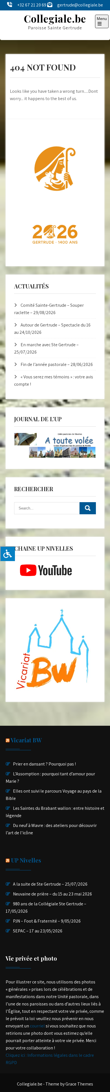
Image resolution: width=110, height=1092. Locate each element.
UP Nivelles (26, 860)
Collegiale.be (55, 18)
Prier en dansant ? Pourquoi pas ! (44, 764)
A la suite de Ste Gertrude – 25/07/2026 (50, 884)
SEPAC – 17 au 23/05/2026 (37, 931)
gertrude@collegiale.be (80, 5)
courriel (37, 1026)
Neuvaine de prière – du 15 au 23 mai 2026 (52, 894)
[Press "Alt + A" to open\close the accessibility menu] (7, 553)
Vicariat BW (26, 740)
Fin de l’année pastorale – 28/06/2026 (57, 364)
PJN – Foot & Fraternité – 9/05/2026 (47, 921)
